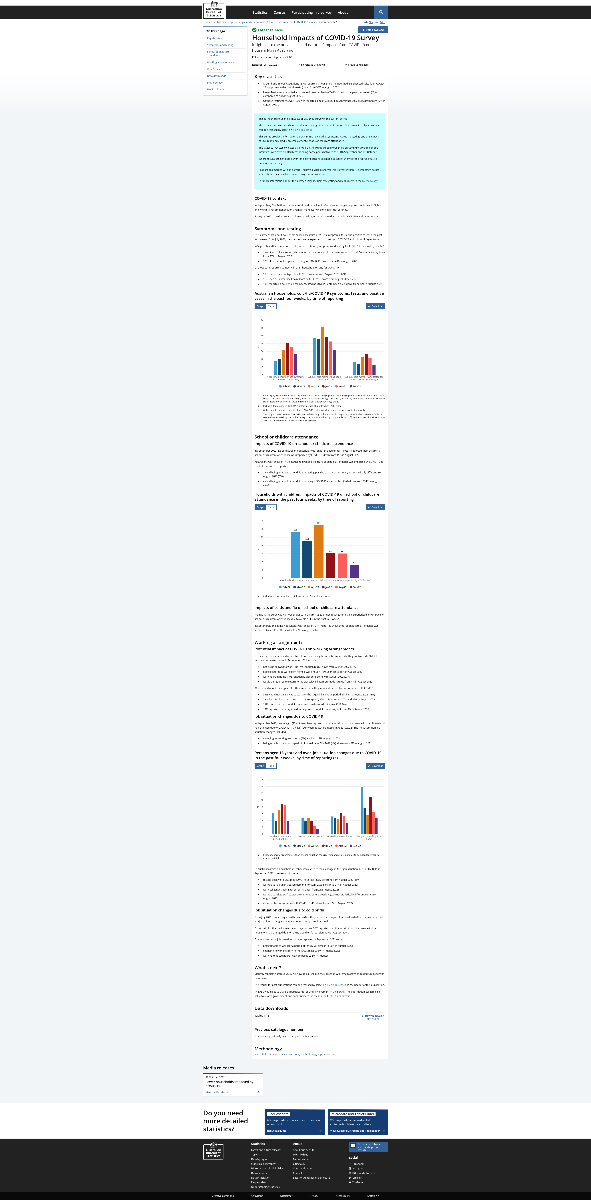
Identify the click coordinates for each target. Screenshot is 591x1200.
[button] (381, 12)
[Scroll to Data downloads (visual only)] (291, 1008)
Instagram (358, 1168)
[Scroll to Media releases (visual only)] (237, 1068)
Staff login (373, 1196)
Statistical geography (263, 1164)
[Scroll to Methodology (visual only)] (285, 1049)
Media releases (216, 89)
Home (207, 22)
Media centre (300, 1159)
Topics (255, 1154)
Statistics (260, 12)
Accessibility (343, 1196)
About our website (303, 1150)
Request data (259, 1182)
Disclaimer (286, 1196)
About (343, 12)
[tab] (260, 306)
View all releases (302, 129)
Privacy (314, 1196)
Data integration (260, 1177)
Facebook (358, 1164)
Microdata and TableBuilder (267, 1168)
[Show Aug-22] (341, 389)
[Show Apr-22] (313, 389)
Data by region (259, 1159)
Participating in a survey (312, 12)
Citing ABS (299, 1164)
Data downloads (216, 76)
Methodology (215, 82)
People (231, 22)
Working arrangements (220, 62)
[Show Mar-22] (299, 389)
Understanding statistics (265, 1187)
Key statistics (214, 38)
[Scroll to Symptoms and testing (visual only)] (304, 229)
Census (279, 12)
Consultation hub (303, 1168)
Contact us (299, 1173)
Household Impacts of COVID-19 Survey (292, 22)
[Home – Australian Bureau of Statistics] (213, 1151)
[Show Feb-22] (284, 389)
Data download (375, 30)
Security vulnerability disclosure (311, 1177)
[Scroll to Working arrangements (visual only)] (306, 643)
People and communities (252, 22)
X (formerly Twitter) (363, 1173)
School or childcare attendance (218, 53)
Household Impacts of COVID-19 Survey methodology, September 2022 (296, 1054)
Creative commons (223, 1196)
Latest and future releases (266, 1150)
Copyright (257, 1196)
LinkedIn (357, 1177)
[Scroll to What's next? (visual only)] (284, 968)
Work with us (300, 1154)
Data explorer (259, 1173)
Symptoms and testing (220, 45)
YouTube (357, 1182)
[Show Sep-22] (355, 389)
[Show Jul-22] (327, 389)
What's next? (214, 69)
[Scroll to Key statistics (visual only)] (285, 77)
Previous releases (358, 64)
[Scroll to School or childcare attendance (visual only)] (322, 437)
